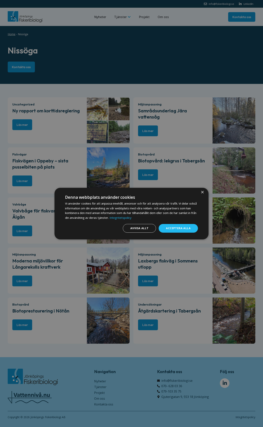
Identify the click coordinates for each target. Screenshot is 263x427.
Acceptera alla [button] (178, 228)
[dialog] (131, 213)
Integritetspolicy (121, 218)
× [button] (202, 192)
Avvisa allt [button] (139, 228)
